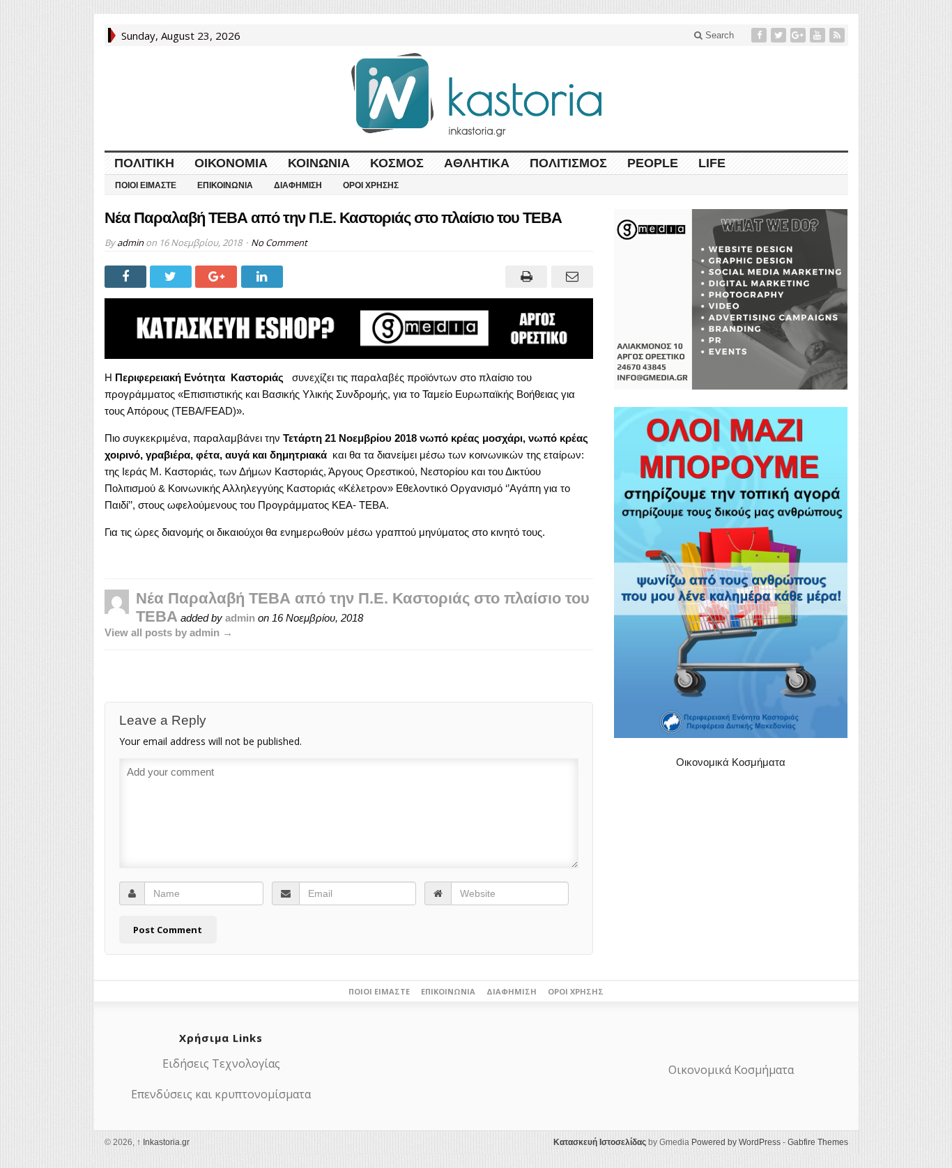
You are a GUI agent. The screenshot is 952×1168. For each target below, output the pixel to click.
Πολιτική (144, 163)
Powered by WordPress (736, 1142)
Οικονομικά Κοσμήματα (730, 762)
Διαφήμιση (298, 185)
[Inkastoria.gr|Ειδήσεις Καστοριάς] (476, 94)
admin (130, 242)
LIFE (711, 163)
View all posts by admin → (169, 632)
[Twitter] (780, 35)
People (652, 163)
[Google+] (799, 35)
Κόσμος (397, 163)
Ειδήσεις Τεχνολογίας (221, 1063)
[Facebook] (760, 35)
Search (718, 35)
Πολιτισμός (568, 163)
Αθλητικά (476, 163)
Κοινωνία (319, 163)
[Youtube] (819, 35)
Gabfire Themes (818, 1142)
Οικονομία (231, 163)
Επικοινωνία (225, 185)
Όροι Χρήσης (371, 185)
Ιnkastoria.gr (163, 1142)
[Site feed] (838, 35)
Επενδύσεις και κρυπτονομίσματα (221, 1094)
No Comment (279, 242)
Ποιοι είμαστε (145, 185)
